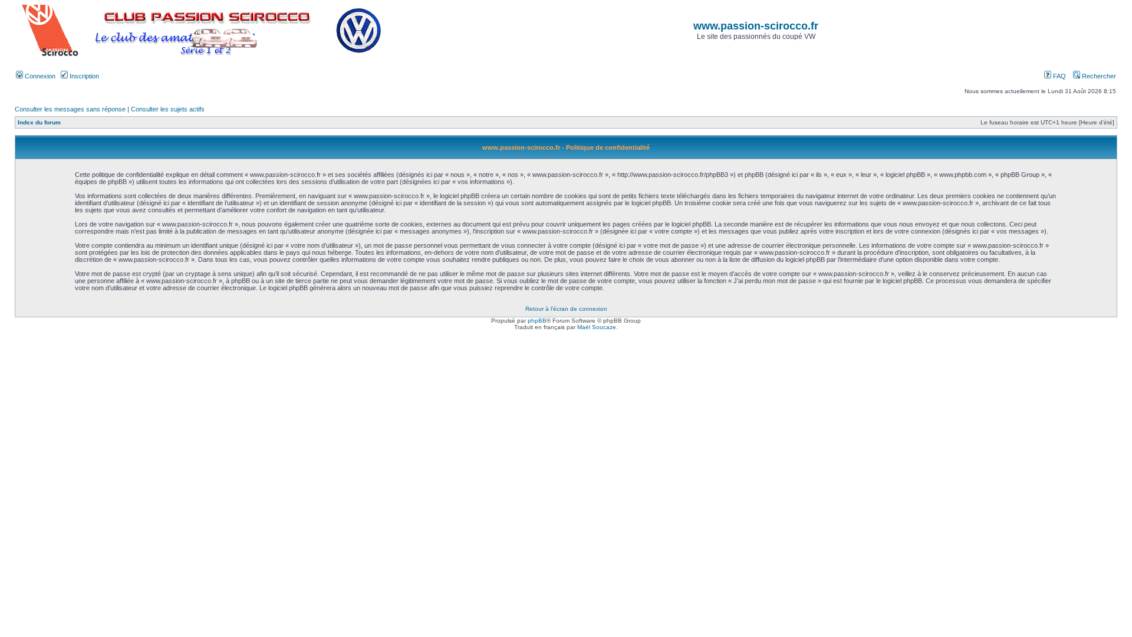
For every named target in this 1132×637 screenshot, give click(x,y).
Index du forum (39, 122)
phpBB (537, 320)
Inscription (83, 76)
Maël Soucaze (596, 327)
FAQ (1058, 76)
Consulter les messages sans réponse (70, 109)
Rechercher (1098, 76)
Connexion (39, 76)
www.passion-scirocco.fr (755, 26)
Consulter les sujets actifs (168, 109)
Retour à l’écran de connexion (566, 309)
